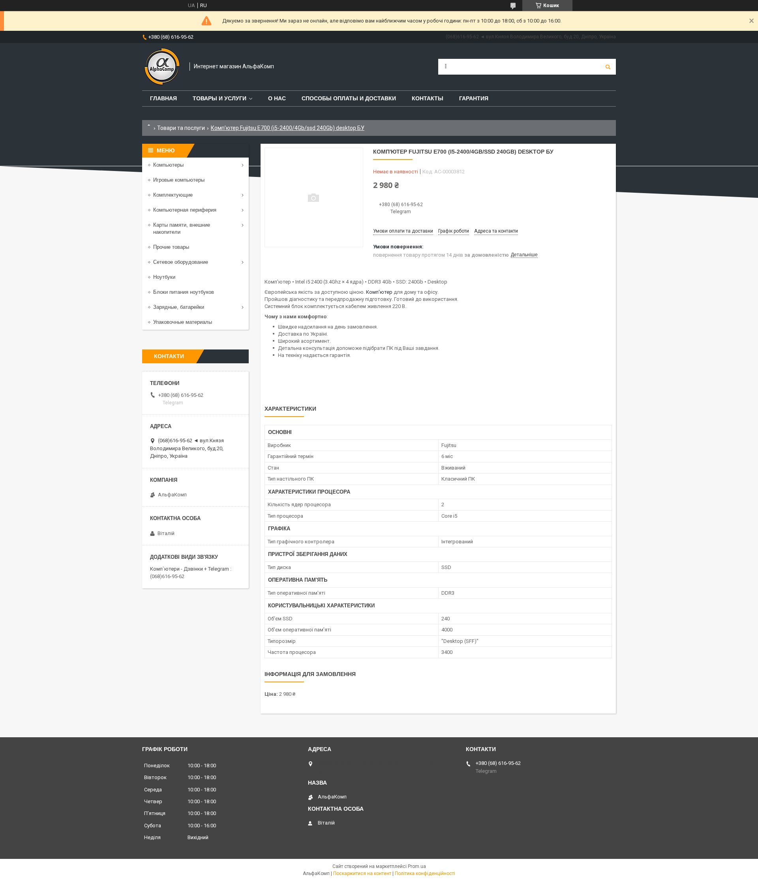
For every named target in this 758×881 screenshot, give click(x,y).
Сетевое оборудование (180, 262)
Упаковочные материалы (182, 322)
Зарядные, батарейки (178, 307)
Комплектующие (173, 195)
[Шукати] (608, 67)
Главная (163, 98)
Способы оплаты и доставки (349, 98)
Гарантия (473, 98)
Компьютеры (168, 165)
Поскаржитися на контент (362, 873)
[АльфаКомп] (162, 66)
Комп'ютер (379, 292)
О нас (277, 98)
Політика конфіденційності (425, 873)
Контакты (427, 98)
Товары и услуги (219, 98)
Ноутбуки (164, 277)
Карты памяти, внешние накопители (181, 228)
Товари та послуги (181, 128)
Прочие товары (171, 247)
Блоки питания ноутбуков (183, 292)
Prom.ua (417, 866)
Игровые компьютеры (179, 180)
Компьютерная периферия (184, 210)
